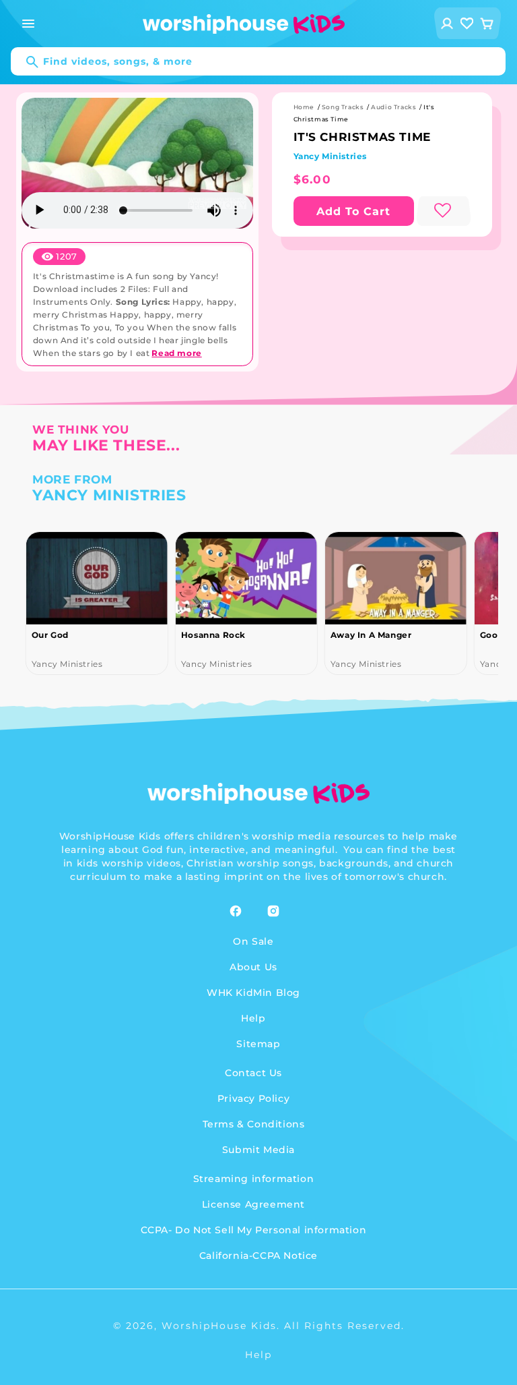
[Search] (25, 62)
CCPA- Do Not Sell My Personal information (254, 1230)
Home (304, 107)
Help (253, 1018)
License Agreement (253, 1204)
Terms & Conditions (254, 1124)
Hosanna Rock (213, 635)
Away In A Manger (371, 635)
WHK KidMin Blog (253, 992)
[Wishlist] (467, 23)
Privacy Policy (253, 1098)
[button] (28, 24)
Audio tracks (393, 107)
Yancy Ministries (331, 156)
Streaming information (253, 1179)
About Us (253, 967)
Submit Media (258, 1150)
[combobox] (258, 61)
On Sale (253, 941)
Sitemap (258, 1044)
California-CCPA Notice (258, 1255)
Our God (50, 635)
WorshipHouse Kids (219, 1326)
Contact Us (253, 1073)
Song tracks (343, 107)
